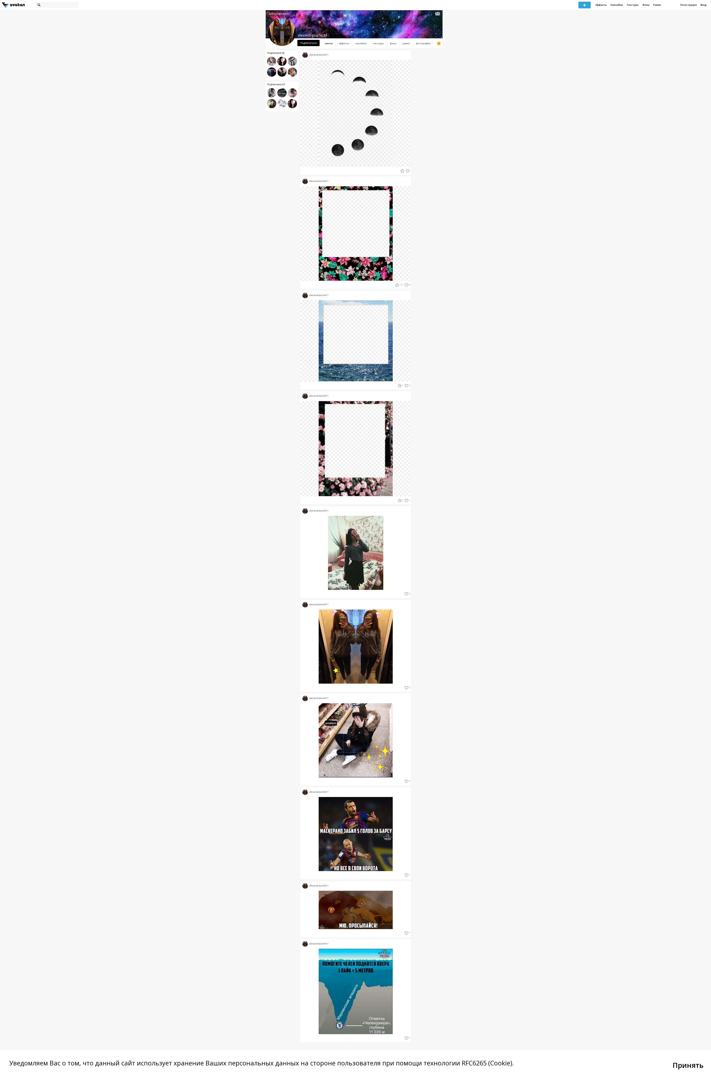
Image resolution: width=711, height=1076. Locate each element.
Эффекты (601, 4)
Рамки (657, 4)
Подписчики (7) (276, 84)
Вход (703, 4)
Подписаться (308, 43)
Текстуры (633, 4)
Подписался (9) (275, 52)
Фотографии (423, 43)
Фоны (646, 4)
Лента (329, 43)
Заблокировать (279, 13)
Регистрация (688, 4)
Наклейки (616, 4)
